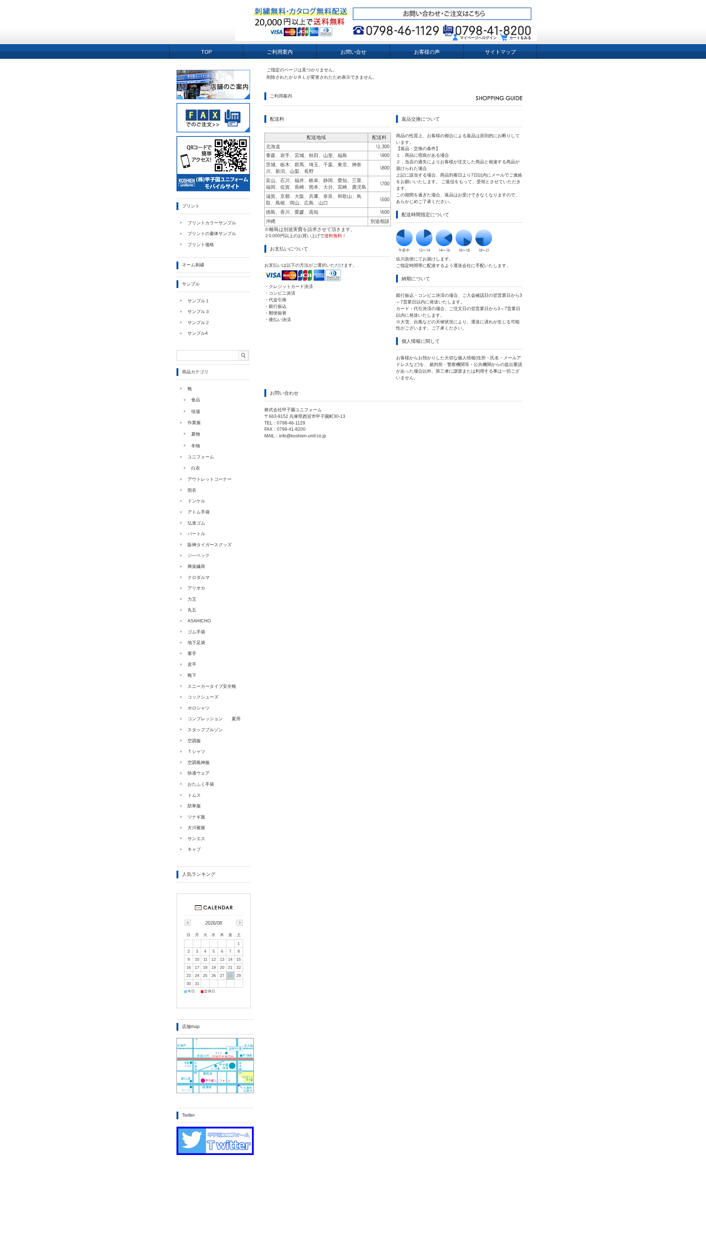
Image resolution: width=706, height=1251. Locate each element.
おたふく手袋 (201, 784)
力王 (192, 599)
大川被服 (196, 827)
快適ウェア (199, 773)
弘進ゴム (196, 523)
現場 (195, 411)
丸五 (192, 609)
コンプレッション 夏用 (214, 718)
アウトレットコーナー (210, 479)
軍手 (192, 653)
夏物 (195, 434)
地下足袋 (196, 642)
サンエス (196, 838)
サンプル (191, 284)
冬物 (195, 445)
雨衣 (192, 490)
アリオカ (196, 588)
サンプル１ (199, 300)
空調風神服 (199, 762)
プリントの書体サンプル (212, 233)
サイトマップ (500, 52)
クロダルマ (199, 577)
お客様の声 (427, 52)
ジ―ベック (199, 555)
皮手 (192, 664)
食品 (195, 399)
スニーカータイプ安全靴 (212, 686)
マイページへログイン (478, 38)
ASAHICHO (199, 620)
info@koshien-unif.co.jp (302, 435)
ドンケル (196, 501)
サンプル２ (199, 322)
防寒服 (194, 805)
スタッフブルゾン (205, 729)
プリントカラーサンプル (212, 222)
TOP (206, 52)
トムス (194, 795)
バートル (196, 533)
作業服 (194, 422)
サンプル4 (198, 333)
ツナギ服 (196, 817)
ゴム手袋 (196, 632)
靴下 (192, 675)
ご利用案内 (280, 52)
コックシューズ (203, 697)
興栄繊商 (196, 566)
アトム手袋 (199, 512)
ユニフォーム (201, 456)
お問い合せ (353, 52)
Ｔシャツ (196, 751)
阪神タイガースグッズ (210, 544)
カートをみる (520, 38)
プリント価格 (201, 244)
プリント (191, 206)
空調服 (194, 740)
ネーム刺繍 (193, 264)
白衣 (195, 468)
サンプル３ (199, 311)
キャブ (194, 849)
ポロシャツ (199, 708)
